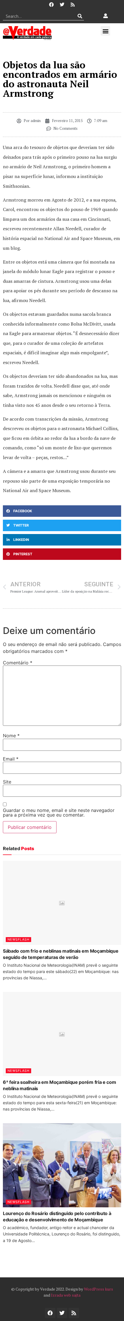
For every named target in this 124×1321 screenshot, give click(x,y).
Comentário (17, 662)
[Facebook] (51, 4)
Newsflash (18, 939)
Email (10, 759)
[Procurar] (80, 16)
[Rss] (72, 4)
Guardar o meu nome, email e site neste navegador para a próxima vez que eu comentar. (58, 812)
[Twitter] (62, 4)
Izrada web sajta (65, 1295)
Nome (11, 735)
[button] (105, 31)
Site (7, 782)
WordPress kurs (98, 1289)
